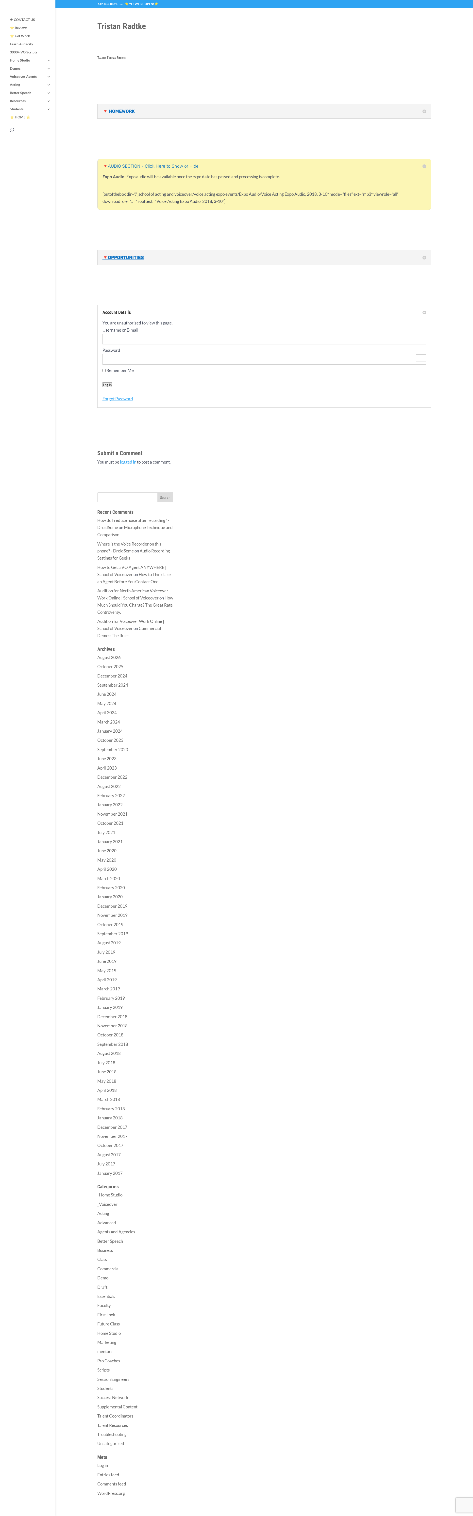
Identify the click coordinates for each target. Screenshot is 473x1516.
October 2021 (110, 823)
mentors (104, 1351)
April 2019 (107, 979)
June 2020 (107, 850)
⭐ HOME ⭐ (20, 117)
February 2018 (111, 1108)
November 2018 (112, 1025)
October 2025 (110, 666)
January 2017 (110, 1173)
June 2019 (107, 961)
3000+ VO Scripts (23, 52)
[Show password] (421, 358)
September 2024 (112, 685)
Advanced (106, 1222)
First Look (106, 1314)
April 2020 (107, 869)
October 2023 (110, 740)
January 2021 (110, 841)
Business (105, 1250)
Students (16, 109)
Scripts (103, 1369)
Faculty (104, 1305)
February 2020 (111, 887)
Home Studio (20, 60)
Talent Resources (112, 1425)
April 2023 (107, 768)
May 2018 (106, 1081)
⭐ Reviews (18, 28)
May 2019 (106, 970)
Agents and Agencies (116, 1231)
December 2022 (112, 777)
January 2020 (110, 896)
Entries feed (108, 1474)
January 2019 (110, 1007)
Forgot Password (117, 398)
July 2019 (106, 952)
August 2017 (109, 1154)
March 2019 (108, 988)
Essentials (106, 1296)
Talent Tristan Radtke (111, 58)
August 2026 (109, 657)
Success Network (112, 1397)
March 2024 (108, 722)
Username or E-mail (120, 330)
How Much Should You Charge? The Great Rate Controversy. (135, 605)
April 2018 (107, 1090)
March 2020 (108, 878)
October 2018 (110, 1034)
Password (111, 350)
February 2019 (111, 998)
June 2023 (107, 758)
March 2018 (108, 1099)
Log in (102, 1465)
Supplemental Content (117, 1406)
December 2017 (112, 1127)
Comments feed (111, 1483)
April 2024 (107, 712)
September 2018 (112, 1044)
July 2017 (106, 1163)
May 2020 (106, 860)
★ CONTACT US (22, 20)
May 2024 (106, 703)
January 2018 (110, 1117)
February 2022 (111, 795)
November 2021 (112, 814)
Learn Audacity (21, 44)
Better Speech (20, 93)
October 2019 (110, 924)
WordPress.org (111, 1493)
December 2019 (112, 906)
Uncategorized (110, 1443)
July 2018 (106, 1062)
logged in (128, 462)
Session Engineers (113, 1379)
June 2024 (107, 694)
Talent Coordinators (115, 1416)
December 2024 (112, 675)
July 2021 (106, 832)
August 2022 (109, 786)
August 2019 (109, 942)
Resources (18, 101)
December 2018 (112, 1016)
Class (102, 1259)
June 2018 (107, 1071)
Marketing (106, 1342)
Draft (102, 1287)
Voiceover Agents (23, 77)
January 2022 (110, 804)
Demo (102, 1277)
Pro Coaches (108, 1360)
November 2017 (112, 1136)
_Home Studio (109, 1194)
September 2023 (112, 749)
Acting (15, 85)
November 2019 (112, 915)
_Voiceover (107, 1204)
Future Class (108, 1323)
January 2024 (110, 731)
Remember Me (120, 370)
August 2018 (109, 1053)
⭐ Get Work (20, 36)
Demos (15, 68)
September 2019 (112, 933)
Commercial (108, 1268)
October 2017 (110, 1145)
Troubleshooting (112, 1434)
